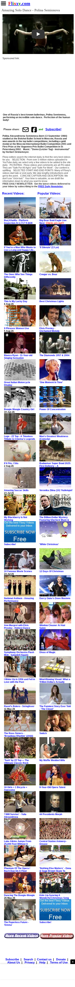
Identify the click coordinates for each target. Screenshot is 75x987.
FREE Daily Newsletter (50, 186)
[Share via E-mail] (25, 129)
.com (19, 3)
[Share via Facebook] (34, 129)
